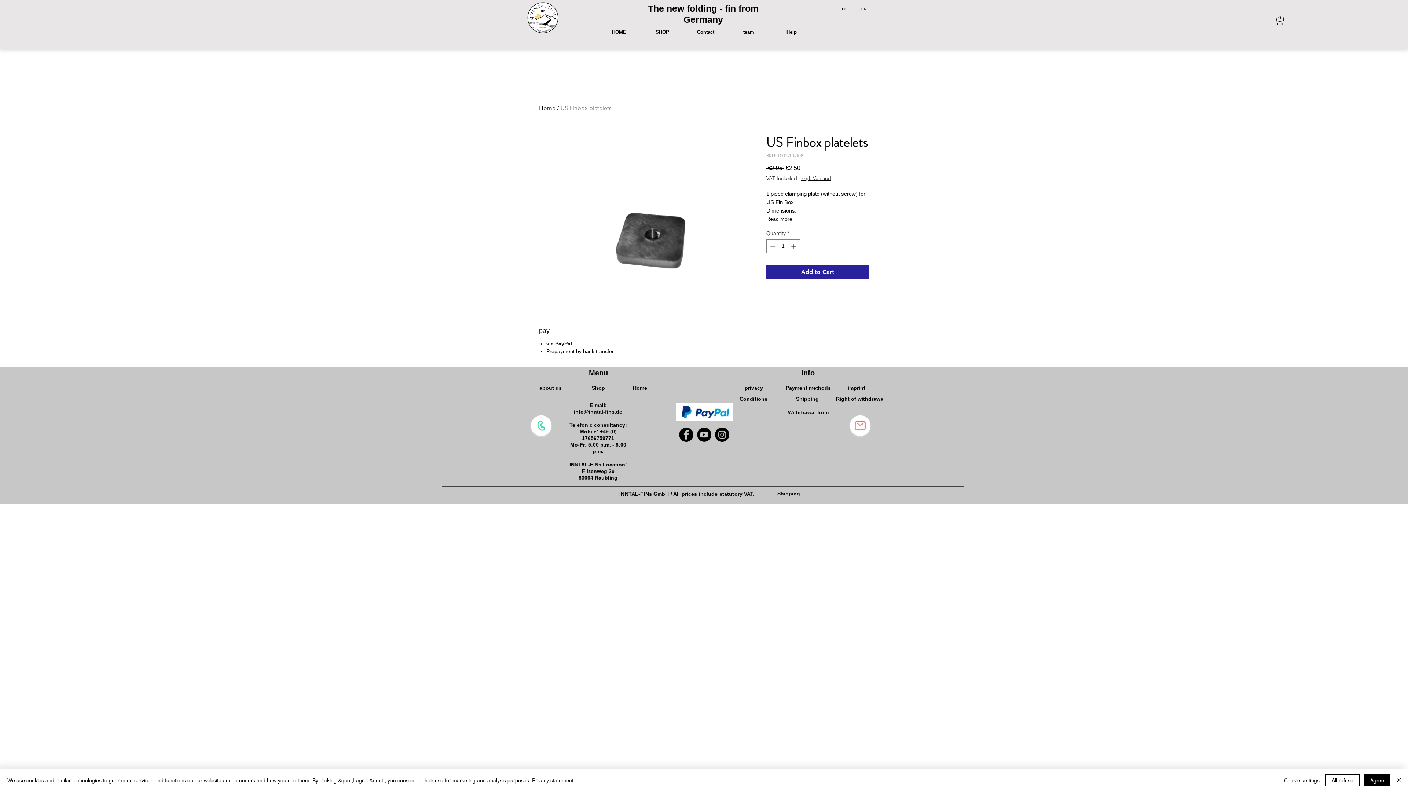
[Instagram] (722, 435)
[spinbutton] (783, 246)
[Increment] (794, 246)
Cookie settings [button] (1302, 780)
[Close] (1399, 780)
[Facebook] (686, 435)
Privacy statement (552, 780)
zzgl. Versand (816, 178)
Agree (1377, 780)
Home (547, 107)
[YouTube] (704, 435)
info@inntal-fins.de (598, 412)
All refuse (1342, 780)
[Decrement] (772, 246)
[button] (1280, 20)
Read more (779, 219)
